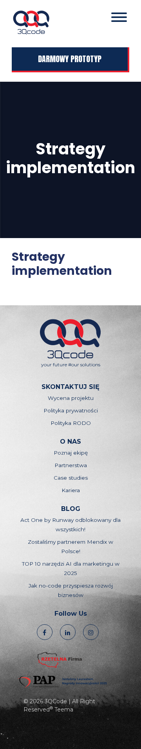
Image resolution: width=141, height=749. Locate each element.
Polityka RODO (71, 423)
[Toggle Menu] (119, 17)
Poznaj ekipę (71, 453)
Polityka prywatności (70, 410)
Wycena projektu (71, 398)
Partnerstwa (70, 465)
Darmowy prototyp (69, 59)
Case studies (71, 478)
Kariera (70, 490)
